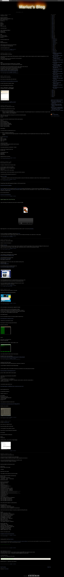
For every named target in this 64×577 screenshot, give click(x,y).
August (54, 44)
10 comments (14, 417)
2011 (53, 35)
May (53, 46)
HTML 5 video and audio (18, 188)
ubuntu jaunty (14, 102)
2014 (53, 31)
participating (31, 228)
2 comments (14, 358)
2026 (53, 15)
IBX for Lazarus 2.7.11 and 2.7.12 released (57, 110)
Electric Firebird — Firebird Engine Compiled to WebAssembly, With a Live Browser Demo (57, 102)
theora (8, 236)
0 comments (14, 49)
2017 (53, 27)
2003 (53, 96)
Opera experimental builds (8, 189)
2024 (53, 18)
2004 (53, 95)
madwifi (10, 102)
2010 (53, 36)
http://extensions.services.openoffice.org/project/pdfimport (19, 541)
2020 (53, 23)
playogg (5, 236)
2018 (53, 26)
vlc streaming (11, 236)
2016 (53, 28)
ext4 (3, 158)
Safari (14, 189)
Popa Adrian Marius (55, 114)
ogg (3, 236)
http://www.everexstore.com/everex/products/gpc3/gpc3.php (9, 70)
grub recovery (6, 136)
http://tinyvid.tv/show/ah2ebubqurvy (5, 194)
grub (5, 158)
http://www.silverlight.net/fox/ (4, 263)
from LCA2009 (4, 176)
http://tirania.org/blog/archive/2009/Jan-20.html (7, 255)
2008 (53, 90)
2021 (53, 22)
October (54, 41)
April (53, 48)
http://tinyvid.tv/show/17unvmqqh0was (6, 185)
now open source (6, 422)
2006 (53, 92)
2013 (53, 32)
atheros (4, 102)
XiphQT (18, 189)
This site (1, 188)
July (53, 45)
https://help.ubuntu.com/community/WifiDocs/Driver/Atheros (9, 81)
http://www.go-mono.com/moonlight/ (5, 258)
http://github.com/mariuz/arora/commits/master (7, 533)
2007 (53, 91)
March (54, 49)
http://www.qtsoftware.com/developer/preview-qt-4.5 (7, 370)
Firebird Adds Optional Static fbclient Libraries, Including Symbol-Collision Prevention (56, 105)
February (54, 50)
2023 (53, 19)
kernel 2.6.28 (7, 102)
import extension (11, 539)
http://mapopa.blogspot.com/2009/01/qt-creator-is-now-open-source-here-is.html (11, 386)
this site (19, 233)
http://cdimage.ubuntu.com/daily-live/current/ (6, 318)
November (54, 40)
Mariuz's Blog (32, 7)
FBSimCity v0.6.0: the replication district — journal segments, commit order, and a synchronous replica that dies (57, 108)
